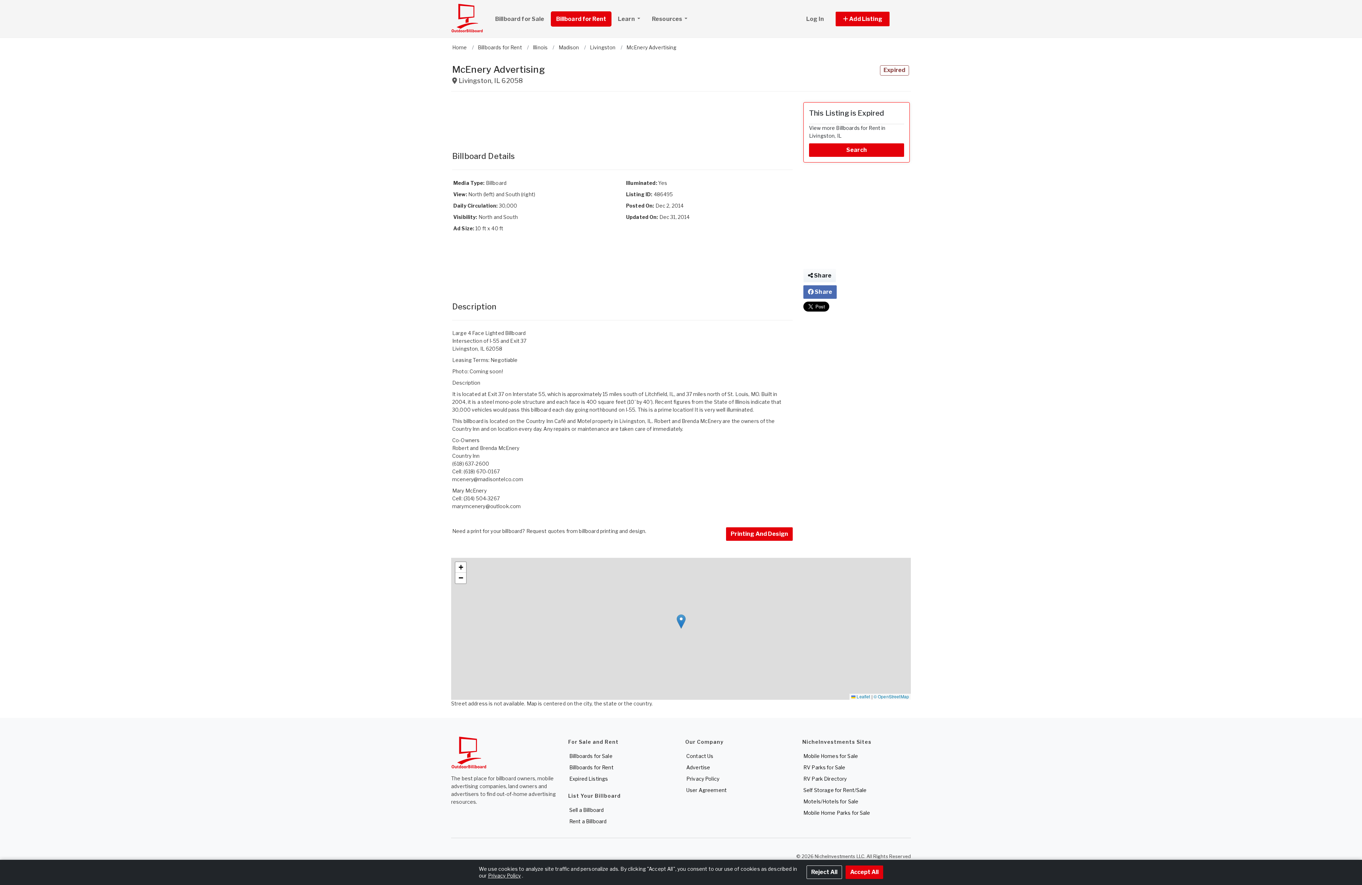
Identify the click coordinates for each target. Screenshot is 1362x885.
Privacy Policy (702, 779)
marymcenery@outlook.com (486, 506)
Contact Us (699, 756)
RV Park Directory (825, 779)
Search (856, 150)
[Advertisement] (622, 118)
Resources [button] (667, 19)
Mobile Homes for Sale (830, 756)
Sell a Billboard (586, 810)
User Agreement (706, 790)
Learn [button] (627, 19)
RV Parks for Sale (824, 767)
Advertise (698, 767)
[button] (870, 19)
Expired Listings (588, 779)
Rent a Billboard (588, 821)
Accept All (864, 872)
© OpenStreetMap (891, 696)
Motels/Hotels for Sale (830, 801)
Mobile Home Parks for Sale (836, 813)
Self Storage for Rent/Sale (835, 790)
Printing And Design (759, 534)
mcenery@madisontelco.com (487, 479)
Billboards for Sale (591, 756)
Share (822, 275)
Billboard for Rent (581, 19)
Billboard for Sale (519, 19)
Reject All (824, 872)
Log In (815, 19)
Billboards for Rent (591, 767)
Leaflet (863, 696)
